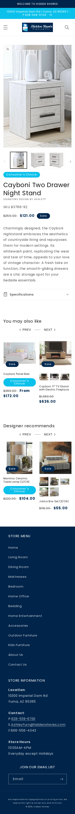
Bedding (15, 606)
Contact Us (17, 664)
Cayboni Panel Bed (16, 374)
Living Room (18, 557)
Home (13, 548)
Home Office (18, 596)
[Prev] (4, 161)
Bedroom (15, 586)
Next (48, 329)
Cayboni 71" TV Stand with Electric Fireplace (54, 388)
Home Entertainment (25, 616)
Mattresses (17, 577)
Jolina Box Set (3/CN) (54, 501)
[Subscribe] (61, 779)
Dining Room (18, 567)
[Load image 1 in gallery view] (18, 160)
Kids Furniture (19, 645)
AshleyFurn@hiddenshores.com (38, 724)
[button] (5, 27)
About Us (15, 655)
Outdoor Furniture (22, 635)
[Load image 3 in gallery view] (56, 160)
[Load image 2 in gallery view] (37, 160)
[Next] (70, 161)
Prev (26, 329)
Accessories (18, 626)
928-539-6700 (23, 718)
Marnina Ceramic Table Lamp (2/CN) (16, 480)
